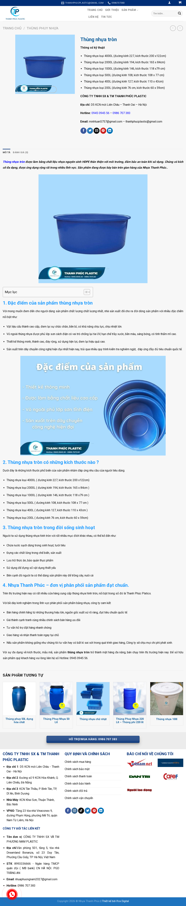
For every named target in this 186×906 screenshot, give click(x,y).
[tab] (6, 152)
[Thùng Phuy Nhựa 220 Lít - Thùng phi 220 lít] (129, 698)
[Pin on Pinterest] (103, 131)
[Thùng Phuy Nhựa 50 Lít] (56, 698)
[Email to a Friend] (97, 131)
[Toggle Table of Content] (85, 292)
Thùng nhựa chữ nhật (93, 719)
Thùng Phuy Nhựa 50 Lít (56, 720)
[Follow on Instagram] (75, 811)
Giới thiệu (112, 10)
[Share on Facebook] (83, 131)
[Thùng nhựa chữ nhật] (92, 698)
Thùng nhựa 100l (166, 719)
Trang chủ (95, 10)
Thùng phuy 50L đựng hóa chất (19, 720)
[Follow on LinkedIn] (101, 811)
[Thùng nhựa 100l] (166, 698)
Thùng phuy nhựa (42, 28)
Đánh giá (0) (20, 152)
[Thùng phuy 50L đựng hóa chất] (19, 698)
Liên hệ (93, 16)
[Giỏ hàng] (180, 3)
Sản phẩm (129, 10)
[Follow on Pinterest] (94, 811)
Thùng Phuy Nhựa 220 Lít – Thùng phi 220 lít (130, 720)
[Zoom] (37, 89)
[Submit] (179, 13)
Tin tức (106, 16)
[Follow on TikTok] (81, 811)
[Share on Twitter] (90, 131)
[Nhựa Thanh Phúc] (42, 13)
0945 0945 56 (100, 113)
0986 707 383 (121, 113)
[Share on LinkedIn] (110, 131)
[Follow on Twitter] (88, 811)
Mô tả (6, 152)
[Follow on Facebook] (68, 811)
